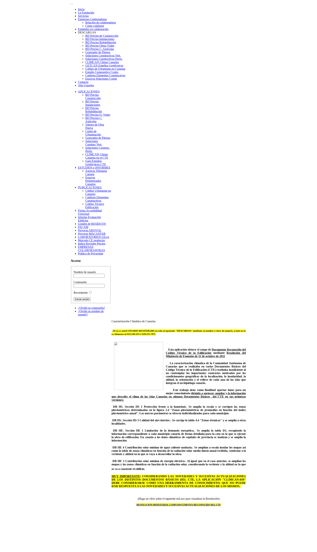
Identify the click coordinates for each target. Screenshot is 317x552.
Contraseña (80, 282)
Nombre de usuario (85, 272)
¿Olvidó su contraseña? (91, 307)
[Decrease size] (72, 3)
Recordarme (81, 292)
